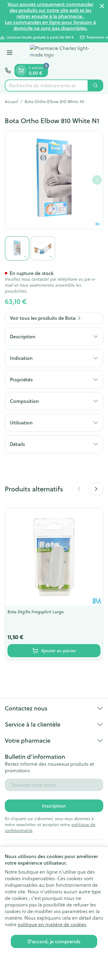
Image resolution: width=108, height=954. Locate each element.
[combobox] (46, 85)
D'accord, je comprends (54, 941)
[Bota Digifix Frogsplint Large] (54, 557)
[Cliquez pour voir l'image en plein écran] (54, 180)
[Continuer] (97, 180)
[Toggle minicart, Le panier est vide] (21, 70)
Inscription (54, 805)
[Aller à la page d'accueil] (60, 53)
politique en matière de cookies (52, 924)
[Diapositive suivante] (96, 489)
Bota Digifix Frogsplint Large (36, 612)
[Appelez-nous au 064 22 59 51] (8, 71)
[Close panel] (102, 6)
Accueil (11, 102)
